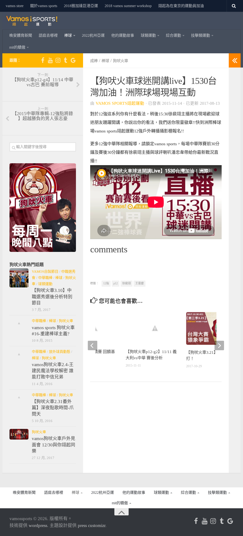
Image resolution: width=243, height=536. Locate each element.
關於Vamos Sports (43, 6)
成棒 (94, 61)
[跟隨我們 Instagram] (58, 60)
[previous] (92, 345)
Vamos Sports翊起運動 (120, 103)
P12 (115, 283)
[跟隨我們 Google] (73, 60)
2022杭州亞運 (93, 35)
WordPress (38, 525)
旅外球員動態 (59, 352)
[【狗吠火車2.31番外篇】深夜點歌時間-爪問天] (18, 397)
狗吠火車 (120, 61)
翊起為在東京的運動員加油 (181, 6)
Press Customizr (91, 525)
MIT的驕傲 (17, 47)
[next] (219, 345)
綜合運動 (173, 35)
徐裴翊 (126, 283)
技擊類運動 (200, 35)
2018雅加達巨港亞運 (81, 6)
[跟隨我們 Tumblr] (65, 60)
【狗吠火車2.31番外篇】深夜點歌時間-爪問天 (53, 408)
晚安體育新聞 (20, 35)
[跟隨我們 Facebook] (43, 60)
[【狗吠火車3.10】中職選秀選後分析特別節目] (18, 277)
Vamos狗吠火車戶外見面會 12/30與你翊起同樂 (53, 445)
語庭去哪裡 (48, 35)
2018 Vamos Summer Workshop (128, 6)
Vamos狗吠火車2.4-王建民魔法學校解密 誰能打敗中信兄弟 (53, 371)
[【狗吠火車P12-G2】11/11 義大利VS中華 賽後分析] (155, 328)
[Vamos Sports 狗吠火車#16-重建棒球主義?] (18, 323)
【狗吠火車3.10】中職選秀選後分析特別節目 (52, 296)
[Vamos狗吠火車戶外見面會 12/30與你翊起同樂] (18, 434)
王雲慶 (139, 283)
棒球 (68, 35)
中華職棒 (45, 278)
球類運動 (148, 35)
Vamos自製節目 (45, 271)
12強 (106, 283)
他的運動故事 (122, 35)
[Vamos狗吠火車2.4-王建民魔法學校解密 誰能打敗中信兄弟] (18, 354)
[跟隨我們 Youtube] (50, 60)
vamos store (14, 6)
